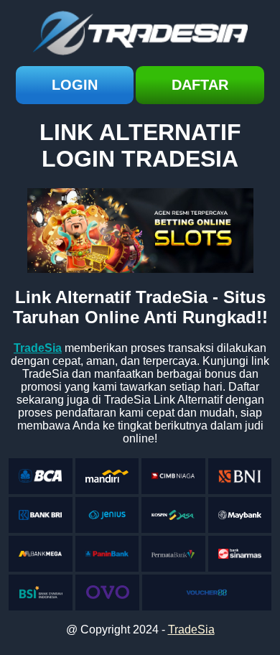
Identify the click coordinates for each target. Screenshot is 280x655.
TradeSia (191, 629)
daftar (200, 85)
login (75, 85)
